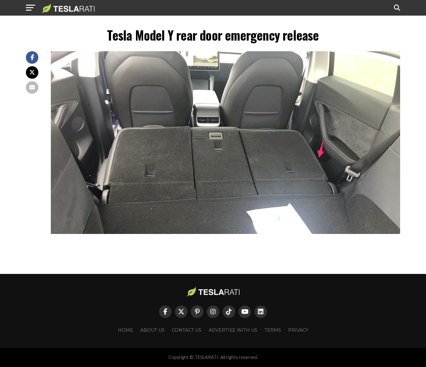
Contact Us (186, 330)
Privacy (298, 330)
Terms (272, 330)
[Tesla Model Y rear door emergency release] (225, 232)
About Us (152, 330)
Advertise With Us (233, 330)
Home (125, 330)
